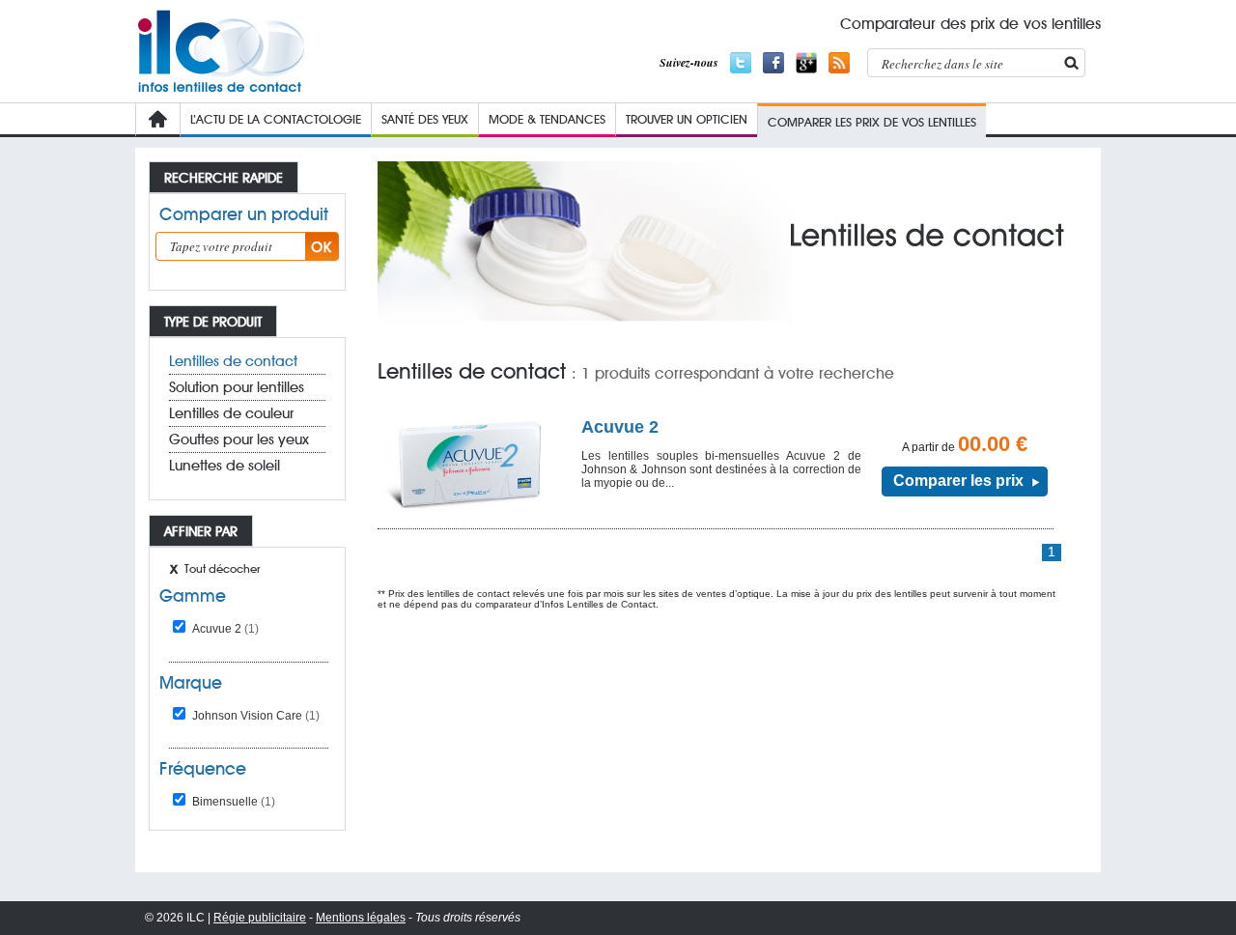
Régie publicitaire (259, 917)
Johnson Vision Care (256, 715)
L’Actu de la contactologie (275, 119)
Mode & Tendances (547, 119)
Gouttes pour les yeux (239, 439)
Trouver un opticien (686, 119)
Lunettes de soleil (224, 465)
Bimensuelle (233, 801)
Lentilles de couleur (231, 413)
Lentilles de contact (233, 361)
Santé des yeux (424, 119)
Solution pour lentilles (236, 387)
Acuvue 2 (225, 629)
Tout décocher (222, 568)
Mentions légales (361, 917)
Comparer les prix (958, 480)
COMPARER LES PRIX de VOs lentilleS (872, 121)
